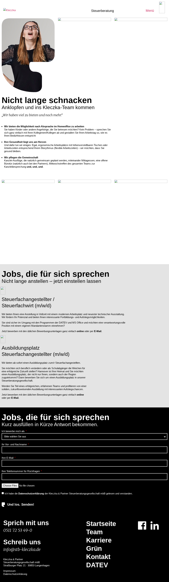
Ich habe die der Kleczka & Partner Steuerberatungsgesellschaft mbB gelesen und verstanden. (69, 493)
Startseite (101, 523)
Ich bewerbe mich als (13, 431)
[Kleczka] (9, 10)
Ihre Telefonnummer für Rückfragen (21, 471)
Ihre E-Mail (8, 458)
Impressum (9, 570)
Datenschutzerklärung (15, 574)
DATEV (97, 565)
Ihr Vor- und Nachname (14, 444)
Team (94, 532)
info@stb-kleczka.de (22, 549)
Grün (94, 548)
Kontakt (98, 556)
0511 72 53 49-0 (17, 530)
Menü (150, 10)
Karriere (99, 540)
